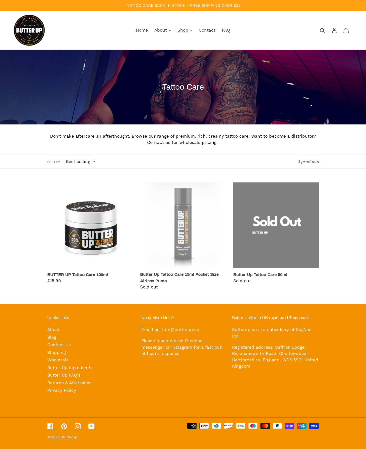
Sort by (53, 162)
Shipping (56, 352)
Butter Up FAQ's (63, 375)
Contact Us (59, 344)
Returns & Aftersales (68, 382)
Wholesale (58, 359)
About (53, 329)
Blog (51, 337)
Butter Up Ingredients (70, 367)
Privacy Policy (61, 390)
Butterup (69, 437)
